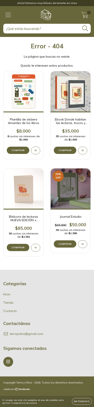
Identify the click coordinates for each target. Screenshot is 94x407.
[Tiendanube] (17, 389)
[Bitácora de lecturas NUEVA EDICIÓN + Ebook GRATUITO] (35, 248)
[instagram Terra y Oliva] (8, 362)
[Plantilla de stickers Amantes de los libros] (35, 150)
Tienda (8, 303)
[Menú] (8, 15)
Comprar (65, 244)
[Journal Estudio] (82, 244)
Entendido (82, 401)
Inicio (6, 294)
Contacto (10, 311)
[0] (85, 16)
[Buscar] (85, 28)
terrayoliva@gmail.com (26, 334)
